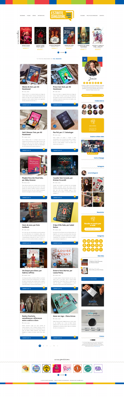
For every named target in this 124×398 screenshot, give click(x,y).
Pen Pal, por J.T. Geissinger (63, 132)
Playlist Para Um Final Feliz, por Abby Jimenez (32, 179)
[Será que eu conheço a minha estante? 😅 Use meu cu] (86, 184)
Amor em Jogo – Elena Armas (64, 316)
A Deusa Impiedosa (40, 46)
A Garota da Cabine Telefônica (69, 46)
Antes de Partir (98, 41)
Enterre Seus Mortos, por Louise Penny (62, 272)
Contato (102, 15)
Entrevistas (41, 15)
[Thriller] (54, 264)
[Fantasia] (54, 171)
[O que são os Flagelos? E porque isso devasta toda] (86, 199)
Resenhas (22, 15)
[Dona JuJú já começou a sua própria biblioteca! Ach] (98, 184)
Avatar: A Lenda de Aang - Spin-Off (83, 46)
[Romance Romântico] (24, 126)
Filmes (29, 15)
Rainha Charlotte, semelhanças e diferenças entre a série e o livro (32, 318)
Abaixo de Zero (54, 46)
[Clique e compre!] (92, 295)
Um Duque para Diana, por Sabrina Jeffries (32, 272)
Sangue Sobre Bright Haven (26, 46)
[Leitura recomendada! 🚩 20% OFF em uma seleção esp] (98, 199)
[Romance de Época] (24, 264)
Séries (34, 15)
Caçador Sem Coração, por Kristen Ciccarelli (63, 179)
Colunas (82, 15)
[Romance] (24, 80)
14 (54, 346)
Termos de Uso (97, 346)
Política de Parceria (92, 15)
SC (82, 380)
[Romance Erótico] (54, 126)
